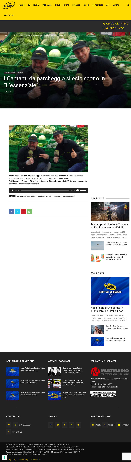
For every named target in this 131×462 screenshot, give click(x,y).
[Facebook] (11, 211)
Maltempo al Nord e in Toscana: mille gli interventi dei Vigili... (110, 226)
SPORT (66, 5)
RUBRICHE (76, 5)
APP (108, 5)
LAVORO (116, 5)
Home (6, 36)
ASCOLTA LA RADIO (117, 23)
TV (29, 5)
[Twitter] (17, 211)
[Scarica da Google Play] (105, 424)
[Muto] (77, 190)
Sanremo (57, 196)
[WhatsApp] (29, 211)
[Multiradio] (109, 376)
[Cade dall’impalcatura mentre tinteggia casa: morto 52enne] (97, 245)
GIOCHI (86, 5)
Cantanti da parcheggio (26, 196)
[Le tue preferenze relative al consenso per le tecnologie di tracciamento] (4, 457)
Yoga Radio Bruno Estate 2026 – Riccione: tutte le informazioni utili (74, 395)
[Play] (12, 190)
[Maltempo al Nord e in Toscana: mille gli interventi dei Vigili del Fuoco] (110, 211)
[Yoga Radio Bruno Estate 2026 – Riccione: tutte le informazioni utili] (54, 395)
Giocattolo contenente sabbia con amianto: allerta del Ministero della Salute (116, 257)
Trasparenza (35, 460)
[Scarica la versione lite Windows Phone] (118, 424)
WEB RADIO (47, 5)
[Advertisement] (49, 118)
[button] (128, 5)
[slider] (83, 190)
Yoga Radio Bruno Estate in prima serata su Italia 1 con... (108, 309)
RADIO (22, 5)
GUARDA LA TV (115, 28)
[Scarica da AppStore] (93, 424)
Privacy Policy (11, 460)
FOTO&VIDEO (97, 5)
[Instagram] (57, 424)
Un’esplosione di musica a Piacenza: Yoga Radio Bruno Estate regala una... (73, 382)
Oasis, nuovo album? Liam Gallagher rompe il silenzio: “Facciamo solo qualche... (72, 370)
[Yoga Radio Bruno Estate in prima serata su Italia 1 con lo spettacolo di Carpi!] (110, 291)
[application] (48, 190)
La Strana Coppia (17, 36)
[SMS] (8, 424)
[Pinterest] (23, 211)
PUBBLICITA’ (9, 15)
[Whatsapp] (15, 424)
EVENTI (58, 5)
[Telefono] (8, 431)
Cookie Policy (23, 460)
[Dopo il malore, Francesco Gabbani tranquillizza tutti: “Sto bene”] (97, 329)
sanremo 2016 (68, 196)
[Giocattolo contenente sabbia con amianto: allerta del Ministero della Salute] (97, 258)
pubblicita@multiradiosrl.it (107, 387)
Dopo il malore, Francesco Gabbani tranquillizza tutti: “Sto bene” (117, 328)
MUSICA (36, 5)
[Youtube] (78, 425)
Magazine (20, 72)
